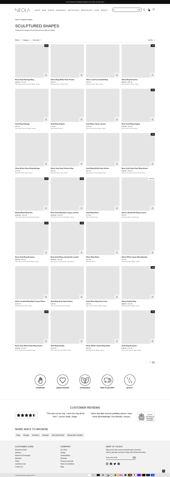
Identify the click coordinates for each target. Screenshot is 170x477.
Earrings (26, 435)
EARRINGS (61, 10)
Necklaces (35, 435)
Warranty (18, 458)
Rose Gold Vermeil (58, 435)
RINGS (51, 10)
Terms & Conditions (67, 464)
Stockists (64, 458)
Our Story (64, 450)
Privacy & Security (67, 461)
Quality (63, 452)
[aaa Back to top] (163, 471)
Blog (62, 467)
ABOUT (104, 10)
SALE (96, 10)
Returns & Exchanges (22, 455)
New (44, 10)
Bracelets (45, 435)
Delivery (18, 452)
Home (17, 19)
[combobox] (127, 10)
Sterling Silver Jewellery (75, 435)
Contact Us (19, 467)
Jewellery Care (20, 464)
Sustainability (65, 455)
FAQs (17, 461)
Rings (18, 435)
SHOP (37, 10)
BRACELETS (87, 10)
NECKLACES (73, 10)
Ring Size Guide (21, 450)
